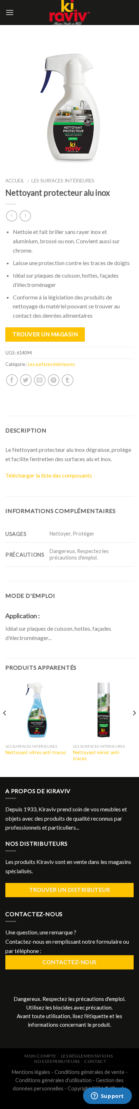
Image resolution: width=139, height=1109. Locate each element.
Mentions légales (31, 1072)
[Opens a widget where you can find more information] (107, 1096)
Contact (95, 1061)
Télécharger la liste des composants (48, 475)
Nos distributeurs (56, 1061)
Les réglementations (87, 1056)
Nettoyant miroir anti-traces (96, 755)
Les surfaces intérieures (62, 181)
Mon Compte (40, 1056)
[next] (134, 727)
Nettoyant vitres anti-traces (35, 752)
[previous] (5, 727)
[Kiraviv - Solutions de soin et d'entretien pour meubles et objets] (69, 12)
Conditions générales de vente (89, 1072)
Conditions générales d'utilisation (53, 1080)
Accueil (15, 181)
